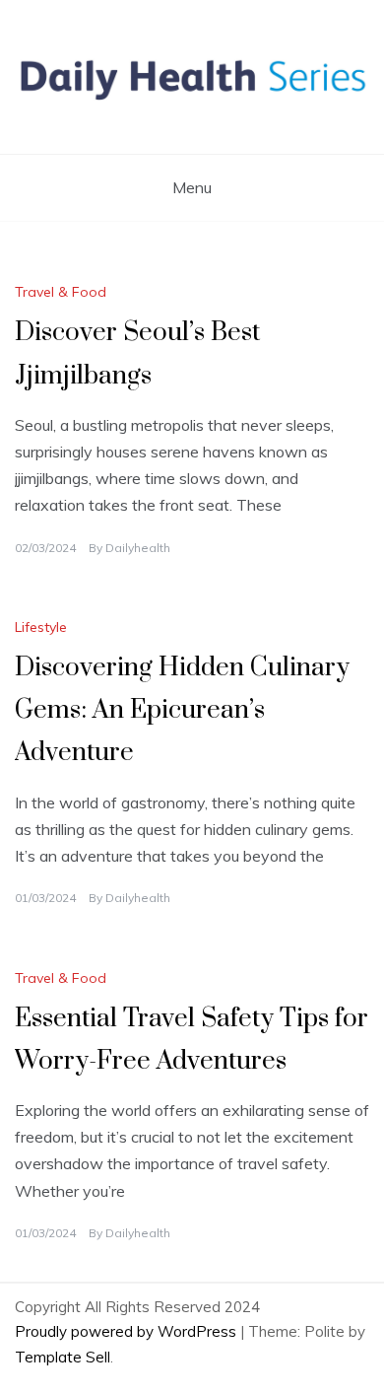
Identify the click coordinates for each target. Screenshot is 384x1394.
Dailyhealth (137, 547)
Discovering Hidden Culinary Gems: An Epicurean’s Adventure (182, 710)
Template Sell (62, 1357)
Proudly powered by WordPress (127, 1331)
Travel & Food (60, 292)
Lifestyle (41, 627)
